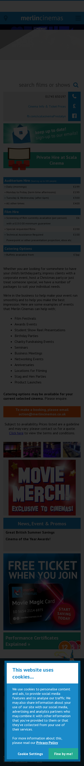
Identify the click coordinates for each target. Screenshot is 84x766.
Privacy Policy (47, 742)
